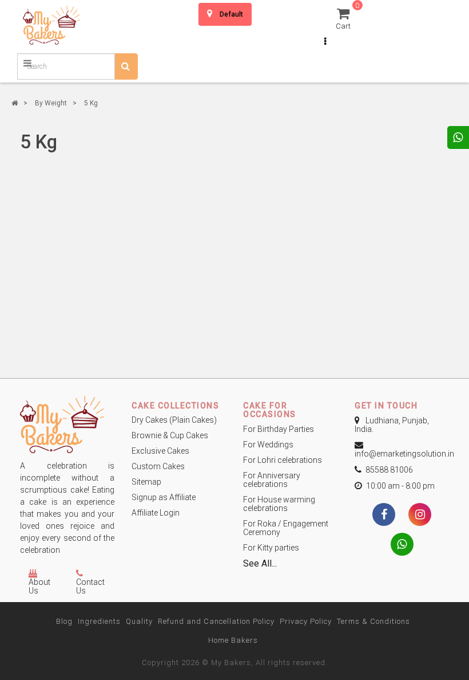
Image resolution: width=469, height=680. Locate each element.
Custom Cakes (158, 466)
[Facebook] (383, 515)
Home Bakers (233, 640)
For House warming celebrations (279, 504)
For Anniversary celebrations (271, 480)
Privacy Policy (306, 621)
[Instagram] (419, 515)
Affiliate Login (156, 512)
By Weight (51, 103)
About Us (39, 586)
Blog (64, 621)
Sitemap (146, 481)
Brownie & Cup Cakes (170, 435)
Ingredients (99, 621)
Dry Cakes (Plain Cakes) (174, 419)
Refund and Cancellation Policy (216, 621)
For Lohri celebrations (282, 460)
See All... (260, 563)
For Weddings (268, 444)
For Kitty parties (271, 547)
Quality (139, 621)
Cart (345, 18)
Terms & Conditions (373, 621)
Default (231, 14)
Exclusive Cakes (160, 450)
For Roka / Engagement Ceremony (285, 528)
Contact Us (90, 586)
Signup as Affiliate (164, 497)
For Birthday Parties (278, 429)
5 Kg (91, 103)
